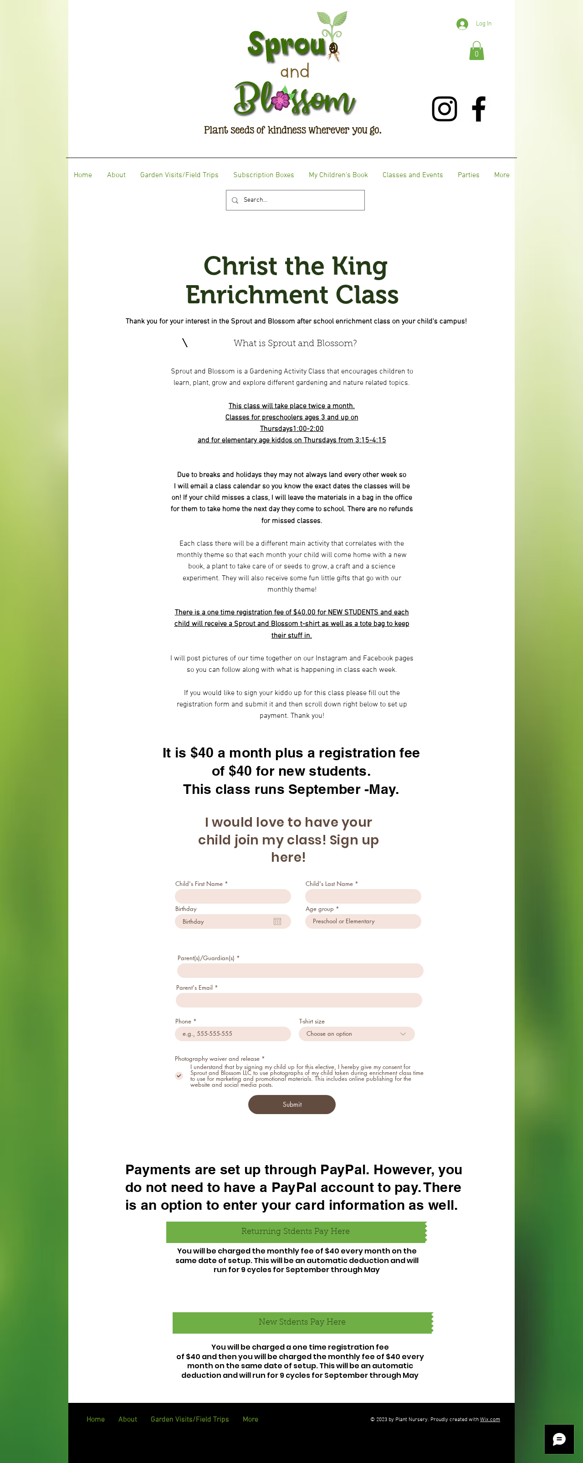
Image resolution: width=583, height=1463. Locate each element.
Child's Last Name (329, 884)
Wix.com (490, 1420)
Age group (320, 909)
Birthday (185, 909)
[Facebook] (479, 109)
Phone (183, 1021)
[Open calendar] (277, 921)
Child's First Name (199, 884)
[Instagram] (444, 109)
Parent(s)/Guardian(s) (206, 958)
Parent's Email (194, 988)
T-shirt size (312, 1021)
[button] (477, 50)
